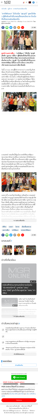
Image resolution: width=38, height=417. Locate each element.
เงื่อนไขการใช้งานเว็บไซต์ (16, 394)
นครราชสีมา (5, 230)
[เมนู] (1, 2)
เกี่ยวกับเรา (25, 410)
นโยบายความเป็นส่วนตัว (13, 406)
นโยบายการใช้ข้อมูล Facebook (12, 410)
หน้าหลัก (4, 8)
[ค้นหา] (26, 2)
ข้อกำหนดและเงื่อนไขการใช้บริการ (19, 408)
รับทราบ (19, 400)
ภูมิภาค (10, 8)
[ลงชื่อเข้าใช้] (33, 2)
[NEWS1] (30, 2)
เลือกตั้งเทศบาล (26, 227)
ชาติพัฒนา (15, 230)
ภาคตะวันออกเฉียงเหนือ (20, 8)
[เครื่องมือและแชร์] (37, 2)
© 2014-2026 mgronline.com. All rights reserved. (19, 412)
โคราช (17, 227)
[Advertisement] (19, 132)
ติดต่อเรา (32, 410)
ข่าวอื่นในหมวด (19, 354)
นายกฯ (11, 227)
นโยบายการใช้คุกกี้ (26, 406)
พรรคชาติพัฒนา (26, 230)
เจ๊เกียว (4, 227)
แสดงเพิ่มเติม (20, 220)
